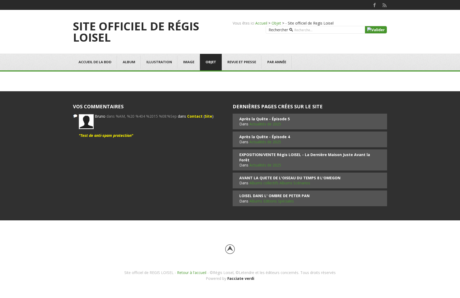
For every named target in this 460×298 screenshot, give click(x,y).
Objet (276, 23)
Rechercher (278, 29)
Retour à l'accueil (191, 272)
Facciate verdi (240, 278)
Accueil (261, 23)
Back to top (230, 249)
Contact (195, 116)
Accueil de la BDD (95, 61)
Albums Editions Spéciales (271, 201)
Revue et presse (241, 61)
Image (188, 61)
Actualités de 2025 (265, 123)
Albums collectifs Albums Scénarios (279, 182)
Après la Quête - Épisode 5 (264, 118)
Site (208, 116)
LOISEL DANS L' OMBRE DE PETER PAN (274, 195)
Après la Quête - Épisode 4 (264, 136)
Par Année (276, 61)
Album (129, 61)
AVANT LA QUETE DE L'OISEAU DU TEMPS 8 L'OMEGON (289, 177)
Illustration (159, 61)
